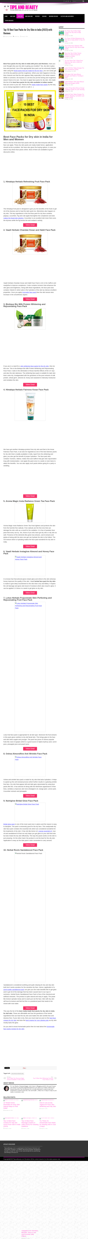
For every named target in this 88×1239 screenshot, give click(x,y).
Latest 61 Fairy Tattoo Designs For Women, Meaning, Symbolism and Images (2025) (74, 96)
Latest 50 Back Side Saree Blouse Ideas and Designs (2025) (74, 82)
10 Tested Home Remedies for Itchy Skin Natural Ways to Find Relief (11, 1105)
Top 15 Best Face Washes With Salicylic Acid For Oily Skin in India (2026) (74, 47)
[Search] (83, 1)
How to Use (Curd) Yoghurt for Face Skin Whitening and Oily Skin (48, 1104)
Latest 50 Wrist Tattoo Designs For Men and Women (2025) (74, 68)
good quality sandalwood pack (13, 989)
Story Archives (9, 20)
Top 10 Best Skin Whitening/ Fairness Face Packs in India (43, 1078)
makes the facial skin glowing (13, 218)
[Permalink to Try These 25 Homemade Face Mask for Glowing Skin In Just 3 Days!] (47, 1117)
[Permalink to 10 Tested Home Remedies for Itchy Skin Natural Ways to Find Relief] (12, 1099)
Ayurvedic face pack (29, 292)
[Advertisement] (30, 50)
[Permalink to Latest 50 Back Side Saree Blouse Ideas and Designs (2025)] (61, 85)
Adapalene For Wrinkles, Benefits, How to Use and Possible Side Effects (29, 1233)
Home (6, 16)
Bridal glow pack (9, 824)
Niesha (10, 36)
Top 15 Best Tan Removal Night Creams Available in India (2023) (16, 1078)
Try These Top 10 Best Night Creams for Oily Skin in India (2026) (73, 32)
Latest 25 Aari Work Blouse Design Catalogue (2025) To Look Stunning (74, 88)
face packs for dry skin (17, 1073)
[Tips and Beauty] (20, 10)
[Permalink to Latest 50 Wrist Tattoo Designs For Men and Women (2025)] (61, 72)
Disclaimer (27, 1159)
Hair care (12, 16)
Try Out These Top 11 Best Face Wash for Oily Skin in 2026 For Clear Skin (74, 62)
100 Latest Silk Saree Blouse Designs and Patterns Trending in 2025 (74, 76)
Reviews (37, 16)
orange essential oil (45, 831)
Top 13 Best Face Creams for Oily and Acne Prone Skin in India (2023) (11, 1123)
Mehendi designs (53, 16)
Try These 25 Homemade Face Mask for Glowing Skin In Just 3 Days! (48, 1123)
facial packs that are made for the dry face (28, 71)
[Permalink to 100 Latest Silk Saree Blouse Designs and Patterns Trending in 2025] (61, 78)
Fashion (44, 16)
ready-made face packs (40, 85)
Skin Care (20, 16)
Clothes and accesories (67, 16)
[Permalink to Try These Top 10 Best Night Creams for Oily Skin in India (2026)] (61, 35)
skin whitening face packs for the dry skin (35, 366)
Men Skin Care (29, 16)
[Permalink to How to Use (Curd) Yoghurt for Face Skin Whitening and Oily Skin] (48, 1099)
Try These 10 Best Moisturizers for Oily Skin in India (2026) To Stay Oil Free (75, 40)
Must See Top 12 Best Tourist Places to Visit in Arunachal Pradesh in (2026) (73, 54)
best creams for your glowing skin (37, 1020)
